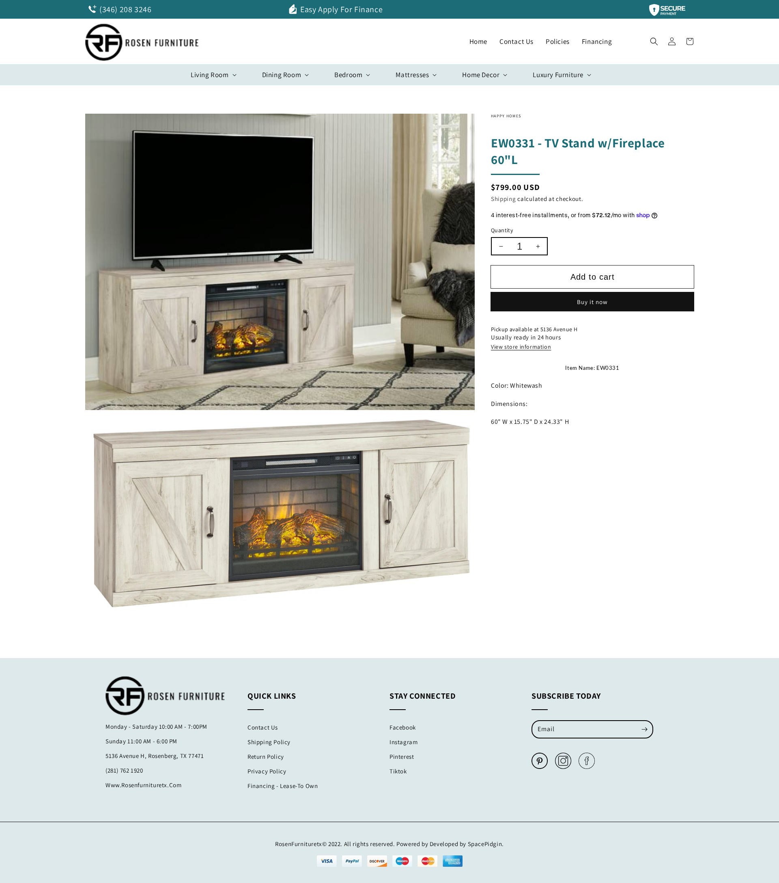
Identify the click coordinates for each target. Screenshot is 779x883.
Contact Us (262, 727)
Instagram (403, 742)
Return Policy (265, 756)
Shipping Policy (269, 742)
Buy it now (592, 302)
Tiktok (398, 771)
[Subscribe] (644, 729)
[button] (654, 39)
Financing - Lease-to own (282, 786)
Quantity (502, 230)
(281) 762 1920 (124, 770)
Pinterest (402, 756)
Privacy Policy (266, 771)
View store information (521, 346)
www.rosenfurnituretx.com (143, 785)
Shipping (503, 199)
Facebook (403, 727)
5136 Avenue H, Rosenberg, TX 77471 (154, 756)
